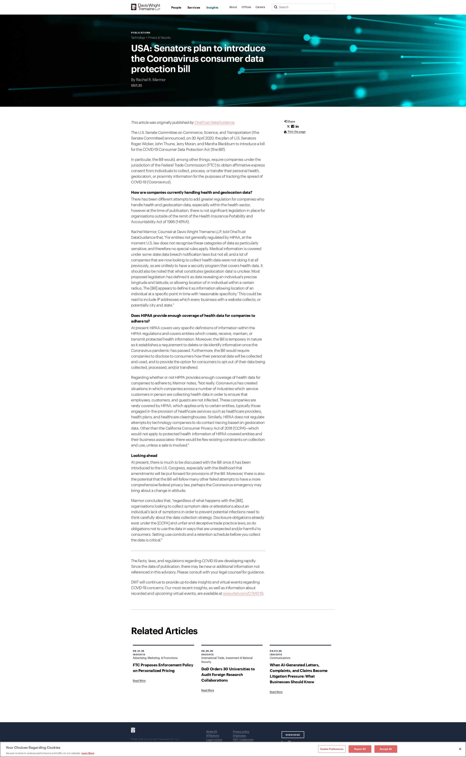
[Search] (275, 7)
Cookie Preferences (331, 748)
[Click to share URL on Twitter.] (288, 126)
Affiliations (212, 736)
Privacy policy (241, 732)
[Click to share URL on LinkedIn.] (297, 126)
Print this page (296, 132)
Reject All (360, 748)
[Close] (460, 749)
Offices (246, 7)
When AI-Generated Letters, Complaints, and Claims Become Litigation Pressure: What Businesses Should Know (298, 673)
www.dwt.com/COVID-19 (243, 593)
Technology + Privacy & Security (151, 37)
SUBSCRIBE (293, 735)
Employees (239, 736)
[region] (233, 749)
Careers (260, 7)
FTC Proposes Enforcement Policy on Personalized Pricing (163, 667)
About (233, 7)
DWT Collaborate (243, 740)
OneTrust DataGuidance (214, 123)
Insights (212, 7)
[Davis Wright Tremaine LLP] (145, 7)
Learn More (87, 753)
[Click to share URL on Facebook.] (292, 126)
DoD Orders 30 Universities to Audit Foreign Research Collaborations (228, 674)
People (176, 7)
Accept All (386, 748)
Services (193, 7)
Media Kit (211, 732)
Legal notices (214, 740)
